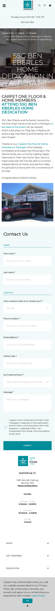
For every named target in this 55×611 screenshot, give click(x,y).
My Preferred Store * (13, 375)
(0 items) (50, 5)
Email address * (10, 337)
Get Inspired (14, 555)
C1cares (33, 33)
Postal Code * (9, 356)
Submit (27, 445)
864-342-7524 (27, 22)
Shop (9, 543)
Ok (27, 600)
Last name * (9, 272)
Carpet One (8, 33)
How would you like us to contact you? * (23, 301)
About (21, 33)
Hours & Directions (27, 485)
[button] (39, 6)
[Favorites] (44, 6)
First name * (9, 254)
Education (12, 568)
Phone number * (11, 319)
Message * (8, 392)
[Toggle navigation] (4, 5)
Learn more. (38, 595)
